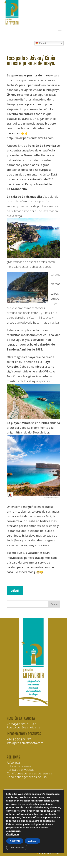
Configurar (12, 834)
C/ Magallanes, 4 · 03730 (23, 724)
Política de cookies (19, 766)
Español (43, 43)
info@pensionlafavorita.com (25, 743)
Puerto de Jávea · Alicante (23, 727)
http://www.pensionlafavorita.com (30, 138)
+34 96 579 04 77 (19, 739)
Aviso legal (13, 762)
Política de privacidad (20, 770)
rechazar (32, 841)
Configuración (17, 847)
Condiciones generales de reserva (29, 773)
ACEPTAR (15, 841)
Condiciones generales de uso (27, 777)
